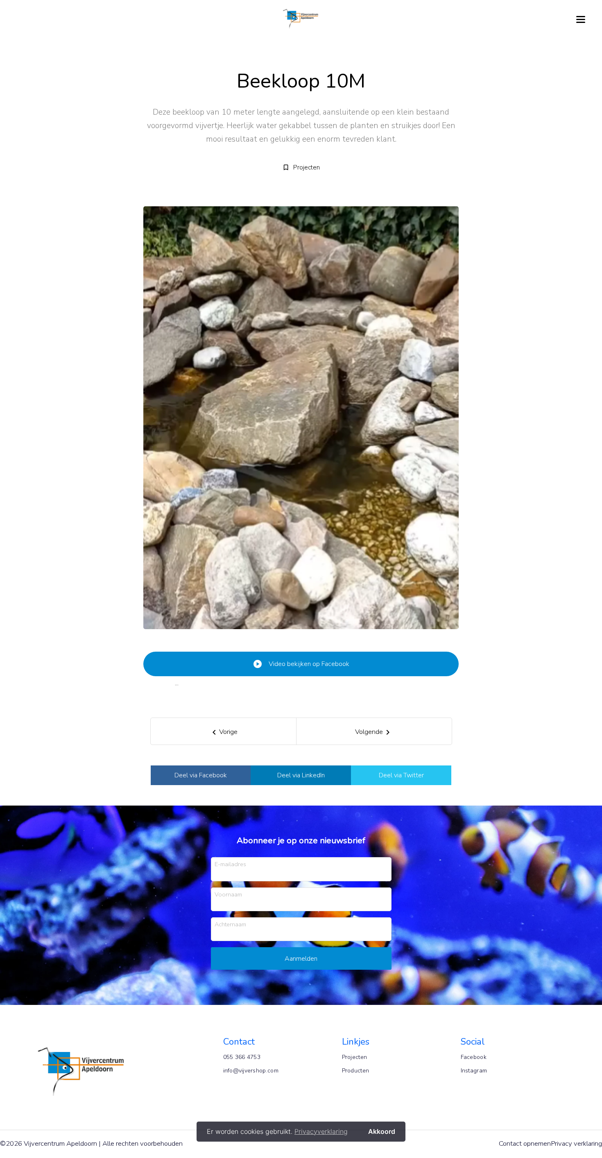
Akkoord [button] (381, 1131)
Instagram (474, 1070)
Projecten (354, 1057)
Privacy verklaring (576, 1143)
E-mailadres (230, 864)
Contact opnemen (525, 1143)
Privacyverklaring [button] (321, 1131)
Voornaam (228, 894)
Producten (355, 1070)
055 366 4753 (242, 1057)
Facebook (474, 1057)
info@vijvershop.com (250, 1070)
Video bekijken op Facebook (301, 664)
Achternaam (230, 924)
